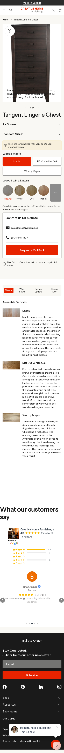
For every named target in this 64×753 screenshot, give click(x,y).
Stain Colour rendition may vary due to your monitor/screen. (30, 145)
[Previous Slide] (25, 108)
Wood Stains (22, 290)
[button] (4, 10)
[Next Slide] (39, 108)
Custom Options (38, 290)
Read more (32, 602)
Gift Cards (9, 718)
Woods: (12, 153)
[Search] (10, 10)
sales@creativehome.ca (24, 227)
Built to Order (32, 641)
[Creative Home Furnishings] (32, 10)
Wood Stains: (16, 180)
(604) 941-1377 (19, 237)
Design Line (54, 290)
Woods (8, 290)
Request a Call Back (32, 250)
